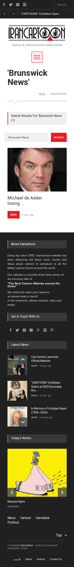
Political (13, 522)
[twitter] (11, 5)
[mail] (18, 5)
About (28, 559)
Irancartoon (27, 545)
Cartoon (25, 518)
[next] (22, 422)
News (11, 518)
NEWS (13, 215)
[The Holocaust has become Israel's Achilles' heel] (40, 473)
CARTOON (13, 506)
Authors (41, 559)
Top (59, 535)
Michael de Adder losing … (24, 200)
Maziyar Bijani (16, 501)
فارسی (17, 559)
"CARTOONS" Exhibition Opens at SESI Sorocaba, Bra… (46, 386)
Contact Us (56, 559)
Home (42, 93)
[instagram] (25, 5)
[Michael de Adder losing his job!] (37, 170)
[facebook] (4, 5)
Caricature (43, 518)
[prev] (22, 359)
